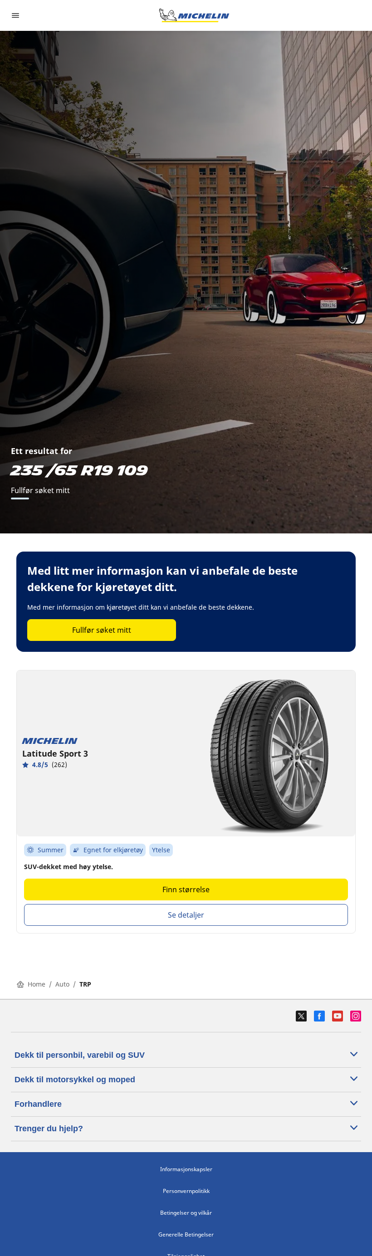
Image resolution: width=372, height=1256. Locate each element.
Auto (62, 984)
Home (36, 984)
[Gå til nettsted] (194, 15)
